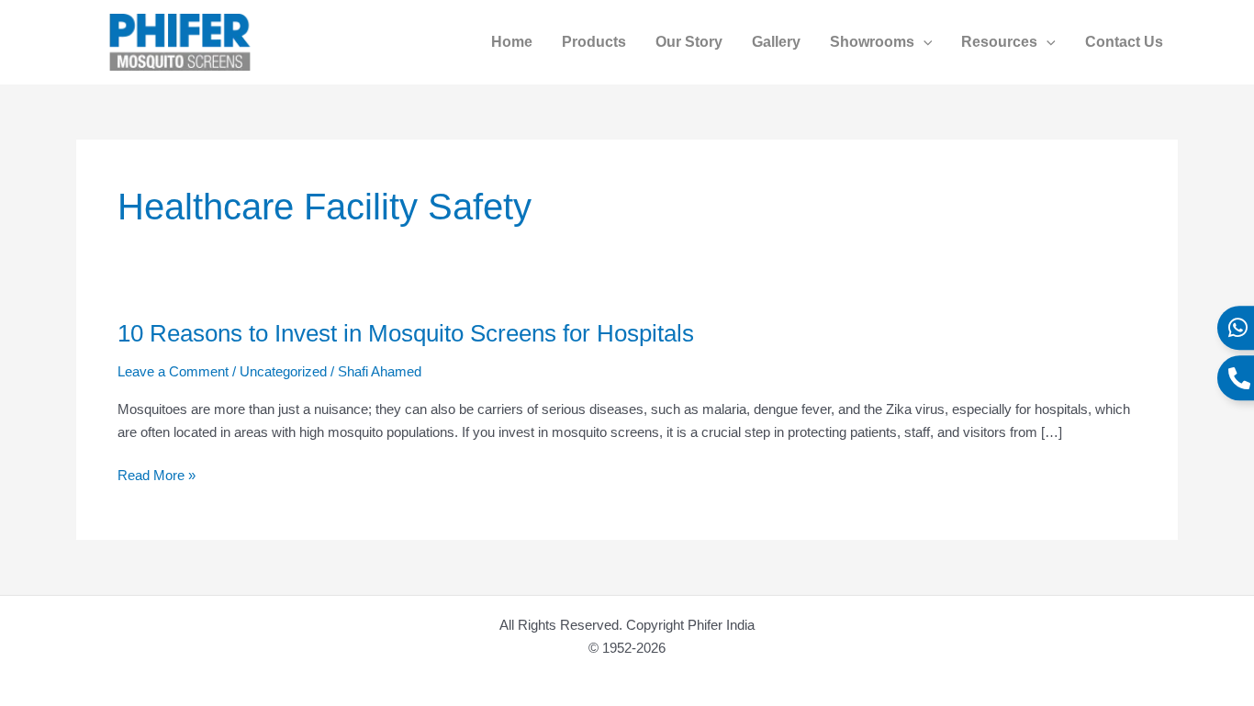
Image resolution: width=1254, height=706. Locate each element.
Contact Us (1124, 42)
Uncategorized (283, 371)
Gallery (776, 42)
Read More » (157, 476)
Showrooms (872, 42)
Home (511, 42)
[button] (923, 42)
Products (594, 42)
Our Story (688, 42)
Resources (999, 42)
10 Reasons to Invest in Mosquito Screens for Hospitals (406, 333)
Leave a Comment (173, 371)
